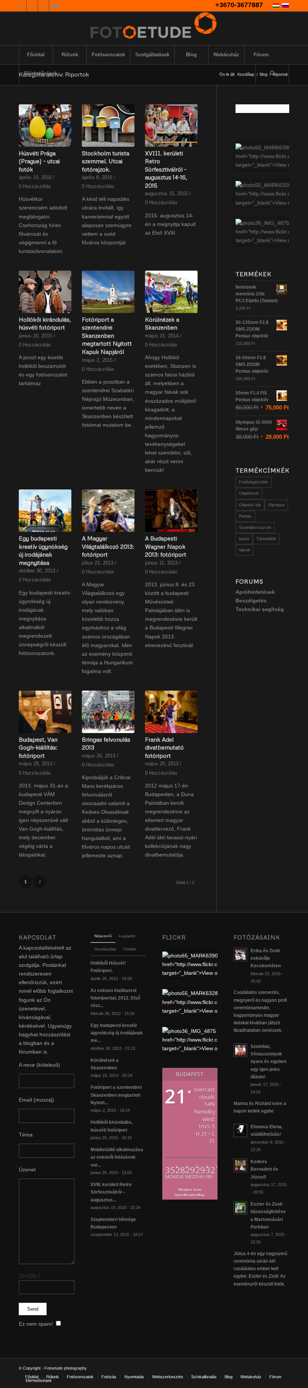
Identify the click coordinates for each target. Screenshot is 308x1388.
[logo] (154, 28)
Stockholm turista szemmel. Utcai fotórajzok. (105, 161)
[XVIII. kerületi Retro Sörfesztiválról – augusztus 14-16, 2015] (171, 125)
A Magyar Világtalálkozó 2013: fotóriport (108, 546)
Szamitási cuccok (255, 527)
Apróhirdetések (255, 592)
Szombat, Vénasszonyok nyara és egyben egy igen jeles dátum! (268, 1061)
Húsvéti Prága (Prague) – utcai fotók (39, 161)
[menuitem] (36, 54)
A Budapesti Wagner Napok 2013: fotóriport (165, 546)
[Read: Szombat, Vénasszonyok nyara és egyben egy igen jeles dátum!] (240, 1050)
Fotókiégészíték (253, 482)
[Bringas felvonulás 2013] (108, 712)
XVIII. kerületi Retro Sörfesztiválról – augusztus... (111, 1192)
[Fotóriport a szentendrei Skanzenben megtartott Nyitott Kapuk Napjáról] (108, 292)
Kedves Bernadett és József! (264, 1169)
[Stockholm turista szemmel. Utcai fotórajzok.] (108, 125)
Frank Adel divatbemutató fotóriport (164, 747)
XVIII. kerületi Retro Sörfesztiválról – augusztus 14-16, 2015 (166, 169)
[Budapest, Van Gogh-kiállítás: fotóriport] (45, 712)
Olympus (276, 505)
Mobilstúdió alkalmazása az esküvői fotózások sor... (117, 1157)
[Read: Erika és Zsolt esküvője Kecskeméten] (240, 954)
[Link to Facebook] (32, 5)
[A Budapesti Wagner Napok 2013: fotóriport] (171, 510)
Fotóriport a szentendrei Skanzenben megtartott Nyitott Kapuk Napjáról (107, 335)
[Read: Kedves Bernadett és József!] (240, 1165)
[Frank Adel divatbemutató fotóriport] (171, 712)
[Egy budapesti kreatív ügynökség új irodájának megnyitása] (45, 510)
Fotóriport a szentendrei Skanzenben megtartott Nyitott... (116, 1095)
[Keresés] (272, 73)
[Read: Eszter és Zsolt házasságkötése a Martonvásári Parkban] (240, 1208)
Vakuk (244, 550)
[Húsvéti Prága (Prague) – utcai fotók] (45, 125)
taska (244, 538)
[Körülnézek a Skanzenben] (171, 292)
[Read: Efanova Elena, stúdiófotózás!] (240, 1130)
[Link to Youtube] (54, 5)
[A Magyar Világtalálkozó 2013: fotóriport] (108, 510)
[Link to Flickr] (43, 5)
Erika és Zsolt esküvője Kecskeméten (266, 958)
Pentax (245, 516)
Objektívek (249, 493)
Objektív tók (250, 505)
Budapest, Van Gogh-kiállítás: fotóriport (38, 747)
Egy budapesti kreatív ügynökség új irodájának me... (117, 1033)
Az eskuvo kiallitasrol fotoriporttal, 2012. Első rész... (115, 998)
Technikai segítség (260, 609)
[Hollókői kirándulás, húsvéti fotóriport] (45, 292)
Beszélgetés (251, 601)
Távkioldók (266, 538)
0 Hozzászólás (35, 186)
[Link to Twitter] (20, 5)
